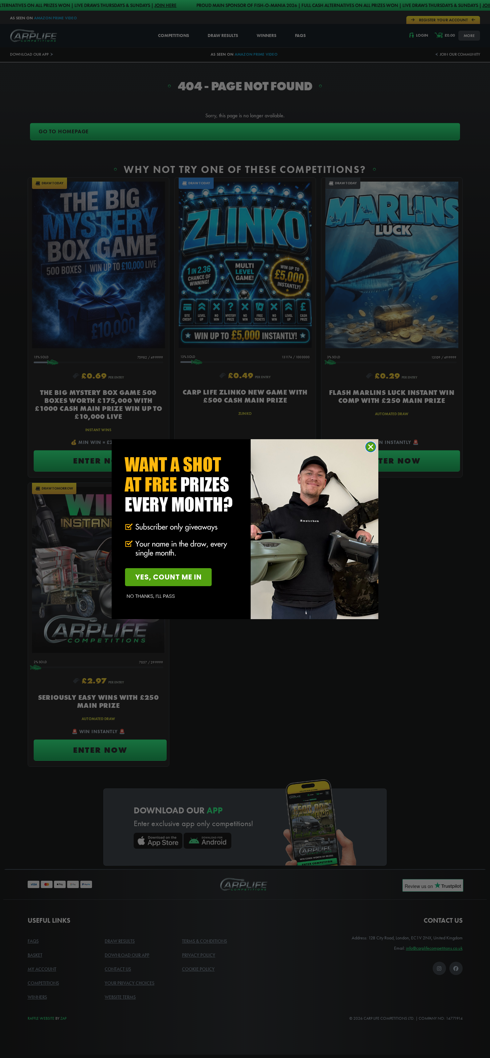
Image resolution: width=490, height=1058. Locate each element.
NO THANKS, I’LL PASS (151, 595)
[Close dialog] (371, 447)
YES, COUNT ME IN (168, 577)
